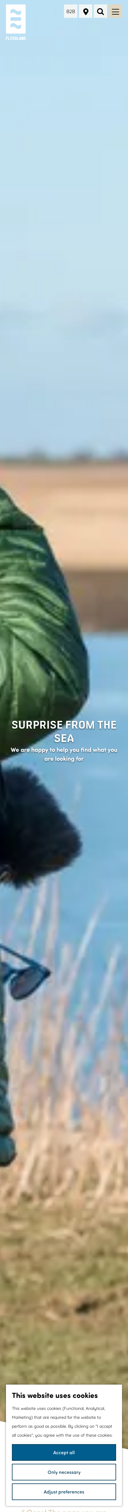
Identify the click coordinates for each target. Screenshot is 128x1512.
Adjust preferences (64, 1491)
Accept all (64, 1452)
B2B (70, 11)
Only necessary (64, 1472)
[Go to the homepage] (16, 22)
